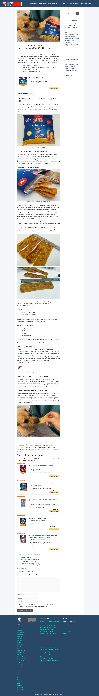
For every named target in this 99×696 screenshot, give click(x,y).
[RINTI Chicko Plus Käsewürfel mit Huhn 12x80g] (23, 469)
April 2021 (19, 642)
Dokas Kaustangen (53, 395)
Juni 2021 (19, 638)
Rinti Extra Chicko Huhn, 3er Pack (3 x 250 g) (40, 483)
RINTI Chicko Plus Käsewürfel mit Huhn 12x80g (41, 465)
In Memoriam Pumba (69, 42)
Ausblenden (31, 93)
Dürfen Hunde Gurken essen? (46, 668)
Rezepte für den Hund (76, 3)
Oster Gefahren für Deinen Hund (47, 666)
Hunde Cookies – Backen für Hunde (48, 627)
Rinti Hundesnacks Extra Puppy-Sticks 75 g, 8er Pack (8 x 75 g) (43, 499)
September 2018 (21, 673)
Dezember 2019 (21, 658)
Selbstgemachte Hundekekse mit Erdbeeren (49, 652)
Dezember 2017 (21, 689)
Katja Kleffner (68, 73)
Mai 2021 (19, 640)
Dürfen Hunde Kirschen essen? (71, 50)
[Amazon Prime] (57, 474)
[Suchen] (77, 13)
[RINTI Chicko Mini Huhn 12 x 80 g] (23, 521)
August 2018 (20, 675)
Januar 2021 (20, 648)
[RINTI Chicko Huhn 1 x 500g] (23, 81)
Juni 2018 (19, 679)
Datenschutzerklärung (67, 629)
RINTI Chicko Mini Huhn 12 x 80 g (37, 518)
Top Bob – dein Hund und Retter (72, 47)
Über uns (88, 3)
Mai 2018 (19, 681)
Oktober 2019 (20, 660)
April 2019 (19, 662)
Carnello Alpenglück (28, 402)
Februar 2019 (20, 664)
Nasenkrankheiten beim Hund (71, 34)
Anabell (66, 59)
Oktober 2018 (20, 671)
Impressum (64, 627)
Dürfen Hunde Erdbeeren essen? (26, 571)
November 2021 (21, 634)
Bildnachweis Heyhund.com (68, 631)
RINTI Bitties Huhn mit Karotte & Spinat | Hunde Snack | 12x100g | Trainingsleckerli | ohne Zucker (43, 536)
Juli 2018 (19, 677)
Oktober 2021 (20, 636)
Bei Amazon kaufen (54, 88)
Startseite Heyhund (66, 625)
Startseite (33, 3)
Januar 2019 (20, 666)
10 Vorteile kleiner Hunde (45, 645)
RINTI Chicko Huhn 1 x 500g (36, 77)
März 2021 (19, 644)
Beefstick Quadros (26, 557)
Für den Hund (63, 3)
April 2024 (19, 628)
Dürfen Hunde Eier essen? (25, 570)
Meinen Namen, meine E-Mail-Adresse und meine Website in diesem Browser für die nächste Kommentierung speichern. (37, 605)
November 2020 (21, 652)
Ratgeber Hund (52, 3)
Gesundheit (42, 3)
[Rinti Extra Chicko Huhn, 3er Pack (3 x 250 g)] (23, 486)
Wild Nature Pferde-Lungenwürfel (30, 559)
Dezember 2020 (21, 650)
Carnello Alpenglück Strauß (28, 561)
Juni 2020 (19, 654)
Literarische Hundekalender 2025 (47, 625)
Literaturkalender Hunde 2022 (71, 36)
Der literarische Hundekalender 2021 (48, 647)
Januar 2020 (20, 656)
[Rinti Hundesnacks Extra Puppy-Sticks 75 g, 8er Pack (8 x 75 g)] (23, 502)
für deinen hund (22, 568)
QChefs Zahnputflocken (36, 565)
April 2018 (19, 683)
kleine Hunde (30, 353)
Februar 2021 (20, 646)
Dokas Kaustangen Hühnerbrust (30, 563)
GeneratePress (61, 694)
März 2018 (19, 685)
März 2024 (19, 630)
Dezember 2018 (21, 669)
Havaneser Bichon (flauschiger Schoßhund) (49, 639)
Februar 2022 (20, 632)
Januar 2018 (20, 687)
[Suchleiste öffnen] (95, 4)
